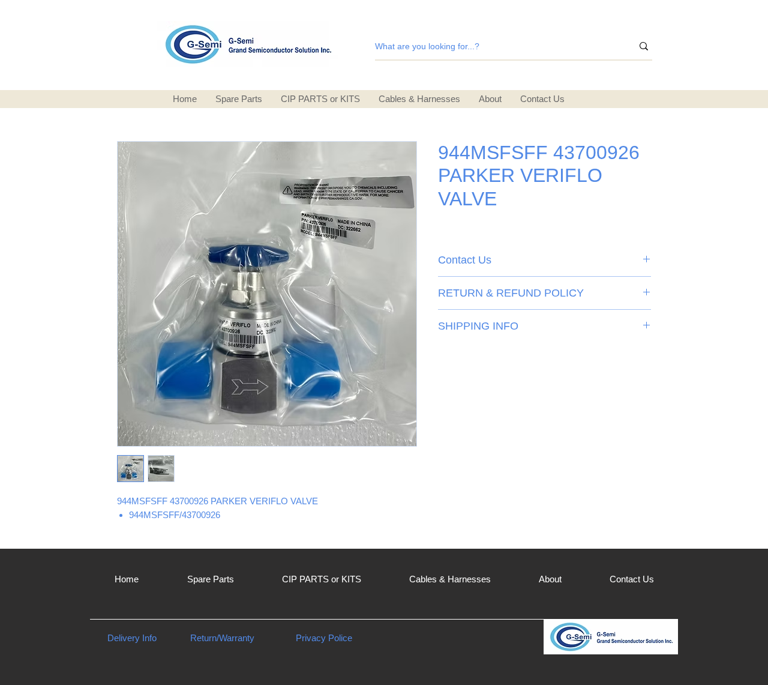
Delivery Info (132, 638)
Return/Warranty (222, 638)
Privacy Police (324, 638)
